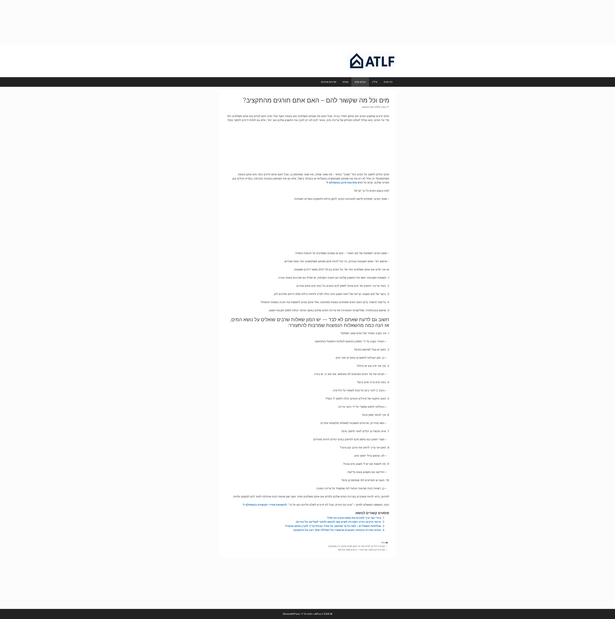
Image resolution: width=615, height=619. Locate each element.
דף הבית (388, 81)
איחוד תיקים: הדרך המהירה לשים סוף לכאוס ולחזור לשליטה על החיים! (338, 521)
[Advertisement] (307, 22)
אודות (345, 81)
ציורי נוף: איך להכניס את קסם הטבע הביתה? (354, 517)
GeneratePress (291, 613)
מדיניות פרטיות (328, 81)
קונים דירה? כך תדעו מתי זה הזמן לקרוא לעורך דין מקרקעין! (356, 546)
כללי (383, 542)
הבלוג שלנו (360, 81)
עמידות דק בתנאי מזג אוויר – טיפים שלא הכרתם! (361, 549)
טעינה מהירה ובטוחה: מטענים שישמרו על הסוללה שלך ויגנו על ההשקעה (337, 530)
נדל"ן (374, 81)
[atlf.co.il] (371, 60)
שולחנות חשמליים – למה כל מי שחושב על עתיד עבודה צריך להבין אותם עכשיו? (333, 526)
